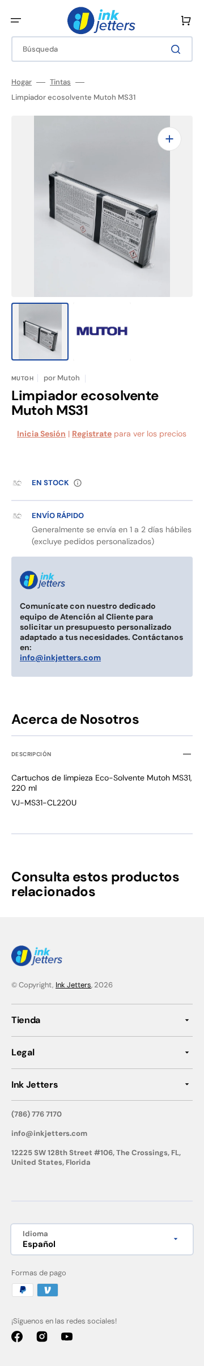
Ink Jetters (73, 985)
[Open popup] (77, 483)
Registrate (92, 434)
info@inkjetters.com (60, 657)
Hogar (21, 82)
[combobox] (102, 49)
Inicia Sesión (41, 434)
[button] (15, 20)
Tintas (60, 82)
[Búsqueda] (178, 49)
